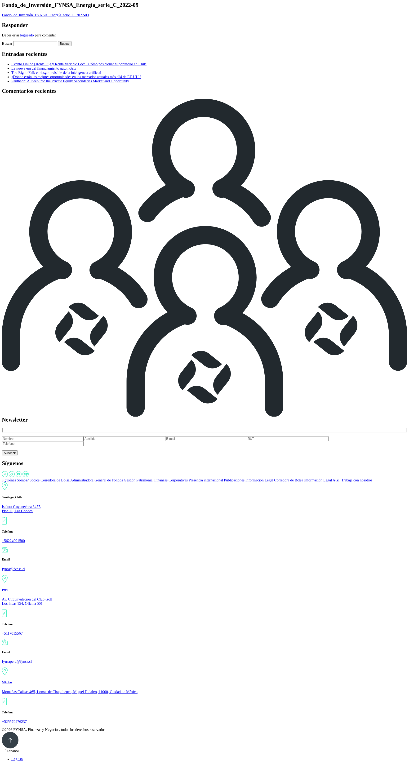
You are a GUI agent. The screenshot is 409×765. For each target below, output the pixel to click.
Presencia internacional (206, 480)
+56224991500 (13, 541)
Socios (35, 480)
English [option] (17, 759)
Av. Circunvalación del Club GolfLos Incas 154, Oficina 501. (27, 601)
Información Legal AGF (322, 480)
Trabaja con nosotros (356, 480)
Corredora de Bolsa (55, 480)
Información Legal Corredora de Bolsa (274, 480)
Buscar (7, 43)
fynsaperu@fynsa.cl (17, 661)
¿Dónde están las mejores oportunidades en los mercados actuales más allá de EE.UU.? (76, 77)
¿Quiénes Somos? (15, 480)
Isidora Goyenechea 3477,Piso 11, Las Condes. (21, 509)
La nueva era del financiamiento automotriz (43, 68)
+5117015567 (12, 633)
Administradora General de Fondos (96, 480)
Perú (5, 590)
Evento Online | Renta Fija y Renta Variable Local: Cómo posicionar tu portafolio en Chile (79, 64)
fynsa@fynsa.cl (13, 569)
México (7, 682)
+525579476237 (14, 722)
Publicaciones (234, 480)
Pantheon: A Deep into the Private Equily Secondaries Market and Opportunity (70, 81)
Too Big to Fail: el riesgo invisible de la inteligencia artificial (56, 73)
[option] (209, 759)
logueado (27, 35)
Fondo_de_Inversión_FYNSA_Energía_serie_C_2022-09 (45, 15)
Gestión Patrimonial (138, 480)
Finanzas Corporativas (171, 480)
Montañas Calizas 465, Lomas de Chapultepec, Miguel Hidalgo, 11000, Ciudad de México (70, 692)
